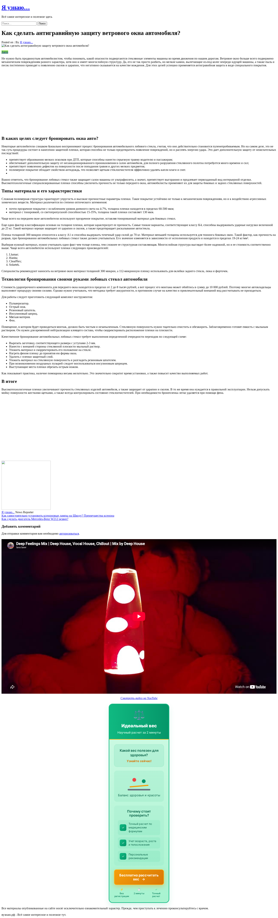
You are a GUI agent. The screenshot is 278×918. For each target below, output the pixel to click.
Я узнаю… (16, 7)
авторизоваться (69, 533)
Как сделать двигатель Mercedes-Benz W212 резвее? (35, 519)
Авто (5, 52)
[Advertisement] (115, 99)
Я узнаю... (26, 42)
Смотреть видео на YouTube (139, 698)
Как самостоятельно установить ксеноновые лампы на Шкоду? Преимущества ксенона (58, 515)
